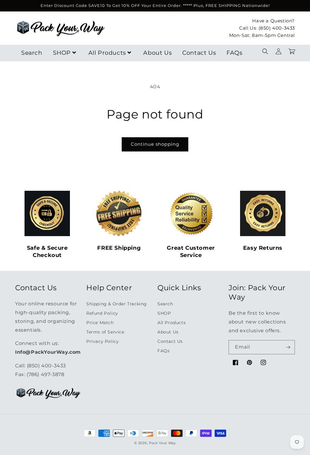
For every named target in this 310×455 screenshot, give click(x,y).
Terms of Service (105, 332)
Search (31, 52)
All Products (107, 52)
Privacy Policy (102, 341)
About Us (157, 52)
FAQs (234, 52)
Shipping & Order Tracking (116, 304)
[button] (265, 51)
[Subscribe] (288, 347)
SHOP (62, 52)
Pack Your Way (162, 443)
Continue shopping (155, 144)
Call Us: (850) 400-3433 (267, 28)
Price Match (100, 322)
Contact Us (199, 52)
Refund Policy (102, 313)
